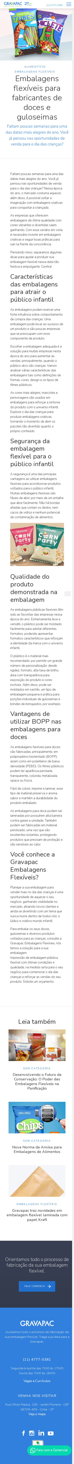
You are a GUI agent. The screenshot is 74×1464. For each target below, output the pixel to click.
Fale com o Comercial (52, 1450)
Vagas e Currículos (37, 1381)
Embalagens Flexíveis (35, 71)
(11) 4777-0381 (54, 5)
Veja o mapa (37, 1414)
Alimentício (35, 67)
